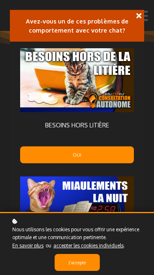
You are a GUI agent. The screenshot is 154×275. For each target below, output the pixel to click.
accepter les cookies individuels (88, 245)
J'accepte (77, 262)
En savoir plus (28, 245)
